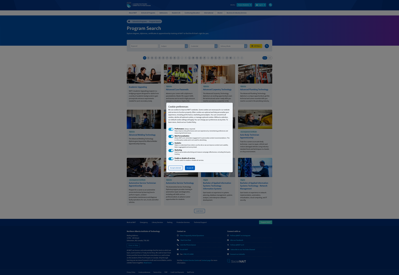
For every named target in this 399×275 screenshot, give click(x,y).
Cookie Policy (191, 122)
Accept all (190, 168)
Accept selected (175, 168)
